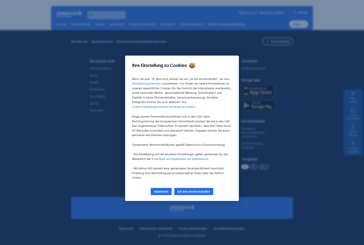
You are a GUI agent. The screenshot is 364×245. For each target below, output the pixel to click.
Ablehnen (161, 191)
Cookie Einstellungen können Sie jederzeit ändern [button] (163, 106)
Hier (182, 83)
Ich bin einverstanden (193, 191)
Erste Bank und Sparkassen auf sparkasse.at (180, 158)
